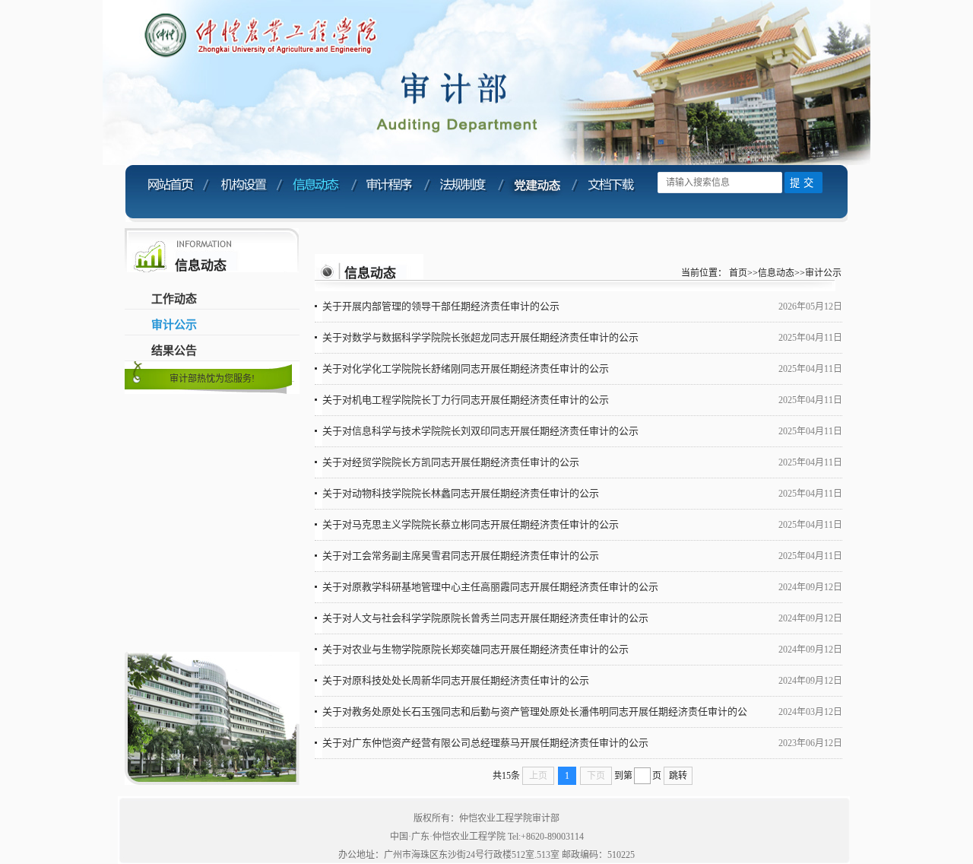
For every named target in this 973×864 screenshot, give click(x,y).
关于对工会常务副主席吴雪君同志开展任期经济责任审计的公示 (460, 555)
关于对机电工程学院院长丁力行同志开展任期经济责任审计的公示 (465, 399)
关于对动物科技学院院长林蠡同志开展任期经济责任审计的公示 (460, 493)
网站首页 (169, 192)
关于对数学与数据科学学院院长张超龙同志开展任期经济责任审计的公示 (480, 337)
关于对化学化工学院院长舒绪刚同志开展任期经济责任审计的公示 (465, 368)
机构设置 (242, 192)
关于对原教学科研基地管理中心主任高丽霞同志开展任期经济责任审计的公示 (490, 586)
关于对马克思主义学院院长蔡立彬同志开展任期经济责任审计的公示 (470, 524)
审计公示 (174, 325)
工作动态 (174, 299)
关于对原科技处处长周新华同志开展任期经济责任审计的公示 (455, 680)
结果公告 (174, 351)
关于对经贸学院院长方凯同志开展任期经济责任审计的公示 (450, 462)
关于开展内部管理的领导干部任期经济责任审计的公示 (440, 306)
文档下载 (611, 192)
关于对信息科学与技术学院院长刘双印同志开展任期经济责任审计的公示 (480, 431)
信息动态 (316, 192)
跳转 (678, 775)
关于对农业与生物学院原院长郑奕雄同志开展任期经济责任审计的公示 (475, 649)
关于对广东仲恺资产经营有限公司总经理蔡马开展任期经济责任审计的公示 (485, 742)
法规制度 (464, 192)
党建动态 (537, 192)
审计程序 (390, 192)
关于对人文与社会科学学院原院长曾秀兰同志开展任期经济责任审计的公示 (485, 618)
